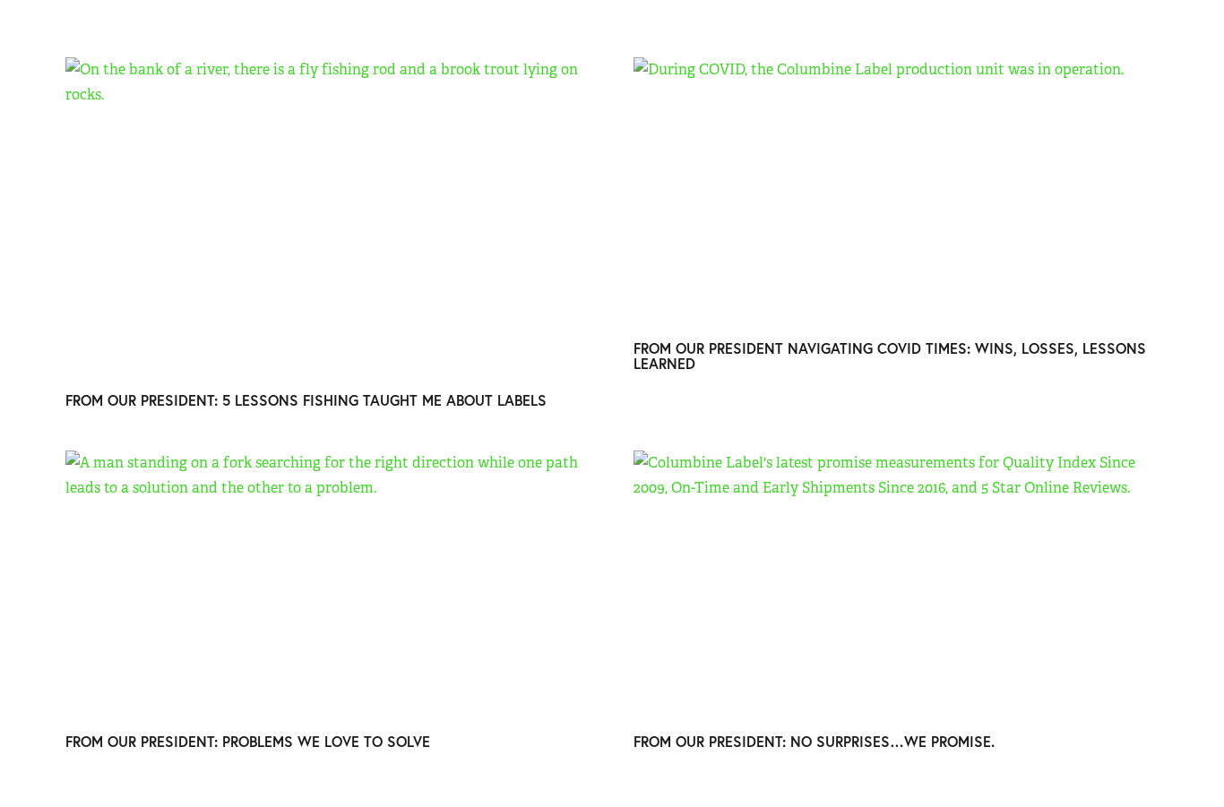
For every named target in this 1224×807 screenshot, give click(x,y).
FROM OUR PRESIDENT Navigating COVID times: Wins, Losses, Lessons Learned (890, 356)
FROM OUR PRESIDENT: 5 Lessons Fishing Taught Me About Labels (306, 400)
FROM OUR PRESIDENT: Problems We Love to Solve (247, 741)
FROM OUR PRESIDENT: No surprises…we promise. (814, 741)
